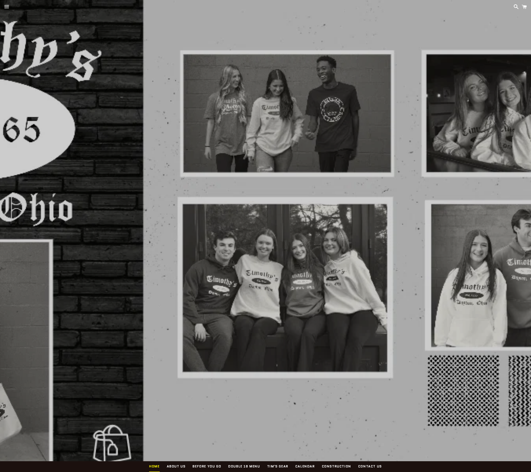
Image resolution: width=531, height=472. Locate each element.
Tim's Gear (277, 466)
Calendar (305, 466)
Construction (336, 466)
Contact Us (370, 466)
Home (154, 466)
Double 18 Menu (244, 466)
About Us (176, 466)
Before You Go (206, 466)
